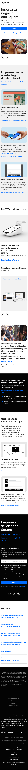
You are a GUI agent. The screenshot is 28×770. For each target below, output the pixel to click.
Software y (13, 698)
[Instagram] (26, 732)
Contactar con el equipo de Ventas (14, 33)
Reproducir (6, 361)
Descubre (10, 260)
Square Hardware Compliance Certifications (14, 762)
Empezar (14, 28)
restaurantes (5, 153)
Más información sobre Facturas (12, 192)
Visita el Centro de (10, 505)
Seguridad (14, 754)
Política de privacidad (14, 752)
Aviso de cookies (14, 759)
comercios (13, 153)
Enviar (14, 582)
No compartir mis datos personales (14, 747)
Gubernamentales (14, 757)
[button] (2, 57)
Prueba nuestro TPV (11, 156)
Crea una (5, 471)
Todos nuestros (12, 279)
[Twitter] (21, 732)
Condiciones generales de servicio (14, 749)
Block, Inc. (14, 764)
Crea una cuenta (9, 534)
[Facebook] (24, 732)
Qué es (6, 651)
